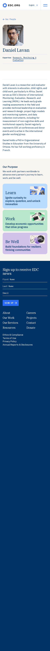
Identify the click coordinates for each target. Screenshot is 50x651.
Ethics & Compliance (13, 334)
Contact (31, 322)
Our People (10, 19)
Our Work (8, 317)
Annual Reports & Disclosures (18, 344)
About (6, 312)
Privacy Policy (9, 341)
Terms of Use (9, 338)
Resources (9, 327)
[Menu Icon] (45, 5)
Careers (31, 312)
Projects (31, 317)
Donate (30, 327)
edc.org (11, 5)
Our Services (10, 322)
